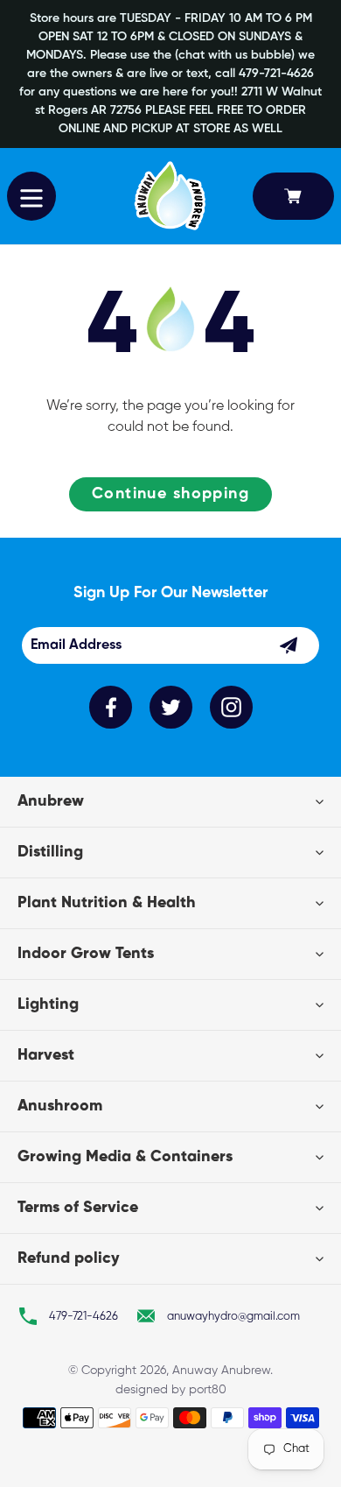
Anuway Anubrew (221, 1370)
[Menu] (31, 196)
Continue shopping (170, 494)
